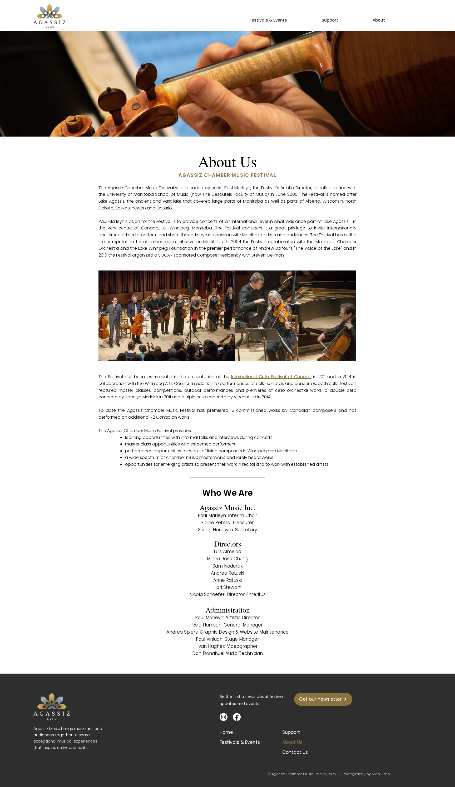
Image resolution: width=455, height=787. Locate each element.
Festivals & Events (240, 742)
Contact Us (295, 752)
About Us (292, 742)
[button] (366, 18)
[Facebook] (237, 717)
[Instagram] (224, 717)
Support (291, 732)
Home (226, 732)
